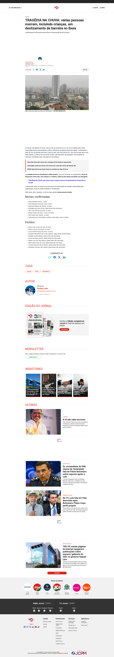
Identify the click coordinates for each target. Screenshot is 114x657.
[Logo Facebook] (37, 69)
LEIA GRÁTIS (64, 329)
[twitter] (30, 627)
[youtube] (35, 627)
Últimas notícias (47, 621)
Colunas (45, 624)
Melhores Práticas (60, 630)
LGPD (57, 633)
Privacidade (59, 628)
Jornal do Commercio (84, 622)
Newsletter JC (72, 625)
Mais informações (44, 294)
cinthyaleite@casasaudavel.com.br (46, 291)
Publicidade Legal (72, 628)
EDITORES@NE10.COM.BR (61, 653)
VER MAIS (57, 573)
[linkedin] (33, 627)
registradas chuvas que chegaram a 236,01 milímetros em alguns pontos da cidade (51, 150)
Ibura (36, 271)
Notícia (85, 69)
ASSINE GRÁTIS (33, 357)
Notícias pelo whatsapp (71, 622)
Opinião (45, 626)
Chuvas (29, 271)
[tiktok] (38, 627)
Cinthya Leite (29, 64)
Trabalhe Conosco (60, 643)
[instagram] (27, 627)
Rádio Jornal (84, 625)
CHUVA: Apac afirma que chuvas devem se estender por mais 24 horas (47, 169)
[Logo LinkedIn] (44, 69)
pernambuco (46, 271)
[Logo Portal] (57, 7)
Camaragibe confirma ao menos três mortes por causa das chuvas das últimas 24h (51, 165)
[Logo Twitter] (40, 69)
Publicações (59, 635)
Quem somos (59, 621)
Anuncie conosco (72, 630)
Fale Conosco (59, 641)
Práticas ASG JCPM (59, 624)
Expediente (58, 638)
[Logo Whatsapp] (34, 69)
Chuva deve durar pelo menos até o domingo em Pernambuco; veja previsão (49, 162)
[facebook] (24, 627)
